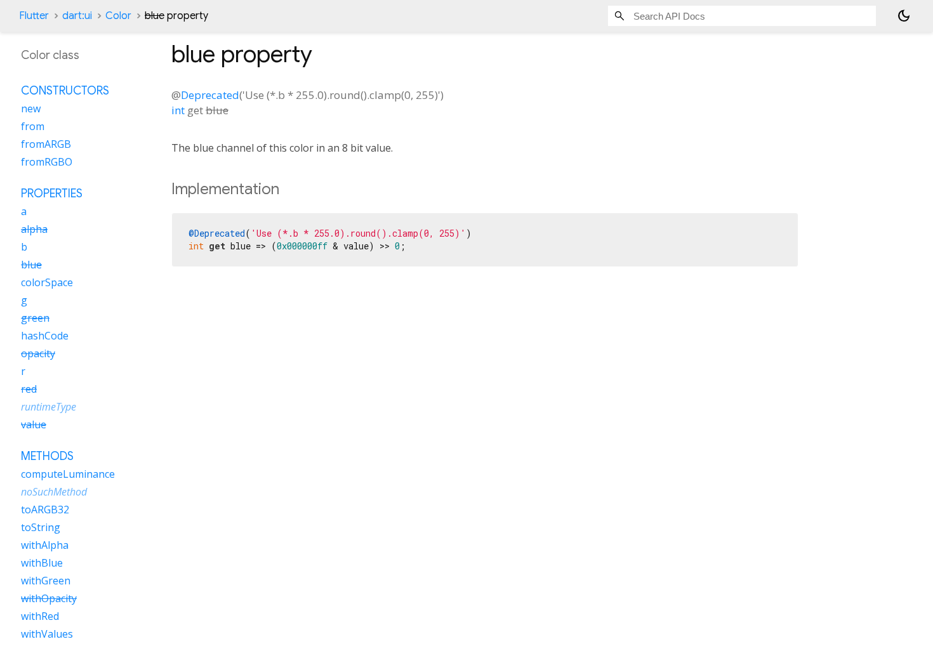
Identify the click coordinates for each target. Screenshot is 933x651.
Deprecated (210, 95)
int (178, 110)
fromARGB (46, 144)
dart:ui (77, 16)
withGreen (45, 581)
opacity (38, 353)
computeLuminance (68, 474)
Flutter (34, 16)
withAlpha (45, 545)
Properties (52, 194)
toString (40, 527)
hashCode (45, 336)
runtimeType (48, 407)
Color (118, 16)
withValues (47, 634)
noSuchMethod (54, 492)
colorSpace (47, 282)
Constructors (65, 91)
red (29, 389)
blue (31, 265)
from (32, 126)
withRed (40, 616)
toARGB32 (45, 509)
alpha (34, 229)
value (33, 424)
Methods (47, 456)
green (35, 318)
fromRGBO (46, 162)
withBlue (42, 563)
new (31, 108)
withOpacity (49, 598)
